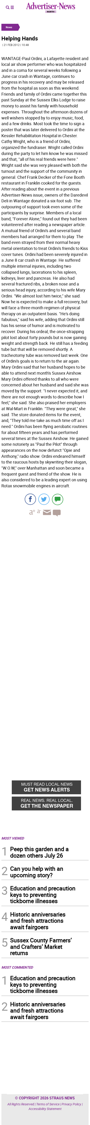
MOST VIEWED (12, 838)
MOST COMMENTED (17, 967)
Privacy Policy (71, 1104)
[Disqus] (45, 583)
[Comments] (57, 499)
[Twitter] (44, 499)
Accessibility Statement (45, 1109)
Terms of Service (48, 1104)
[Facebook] (30, 499)
